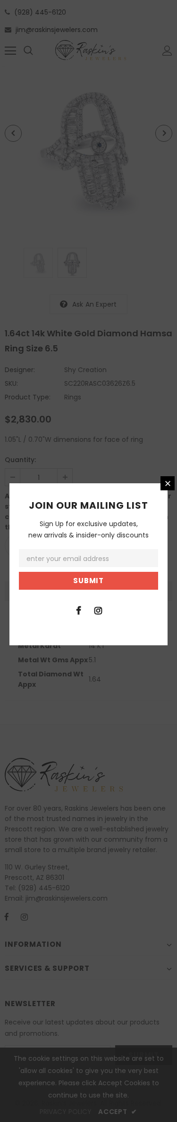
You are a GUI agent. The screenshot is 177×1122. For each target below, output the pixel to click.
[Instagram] (98, 610)
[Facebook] (79, 610)
